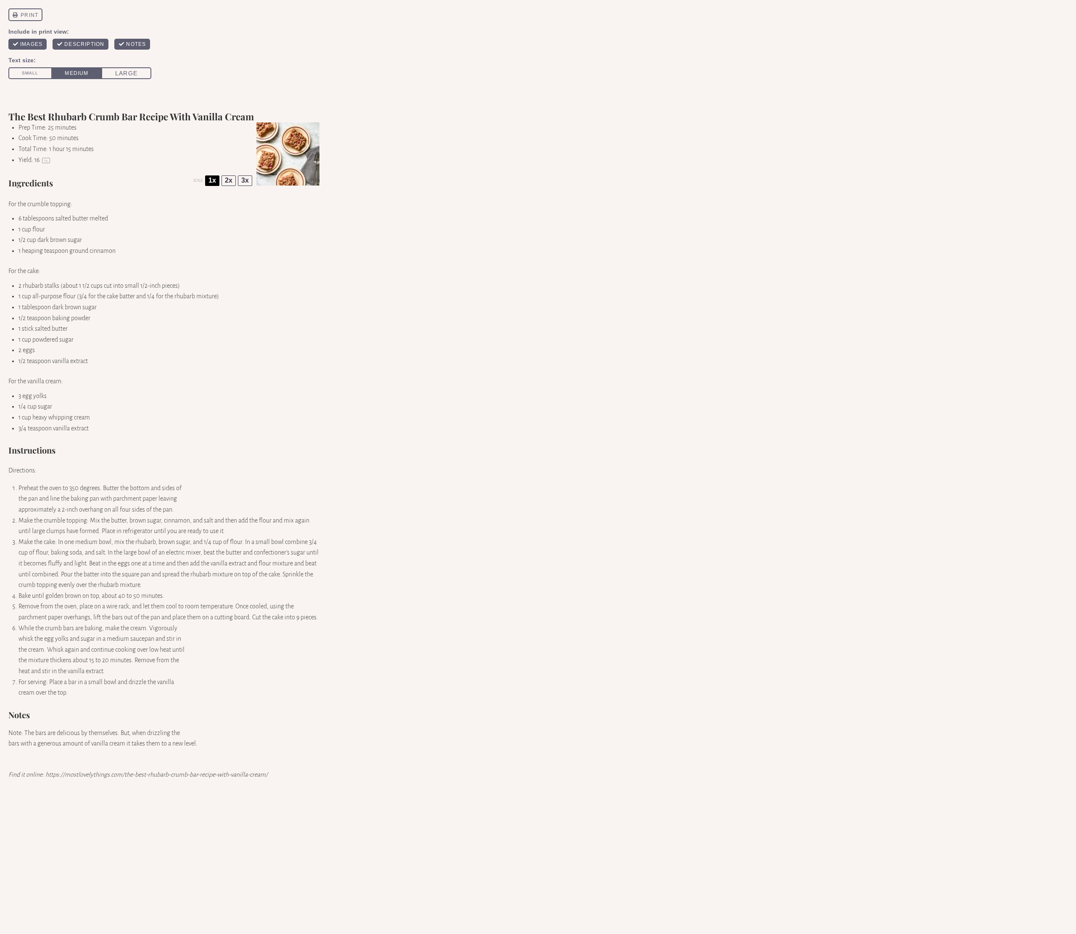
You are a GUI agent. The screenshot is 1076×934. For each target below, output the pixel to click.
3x (245, 180)
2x (228, 180)
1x (212, 180)
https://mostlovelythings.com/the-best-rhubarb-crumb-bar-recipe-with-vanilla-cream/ (156, 774)
